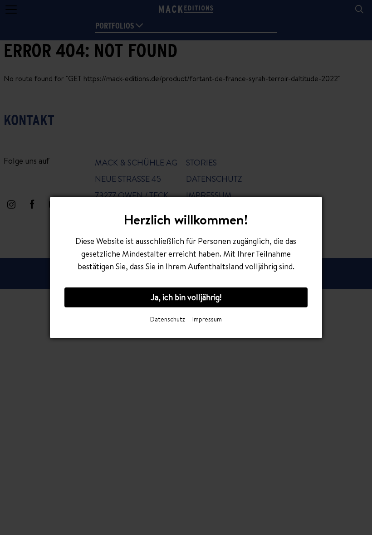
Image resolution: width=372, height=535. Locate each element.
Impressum (207, 319)
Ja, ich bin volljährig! (186, 297)
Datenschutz (167, 319)
